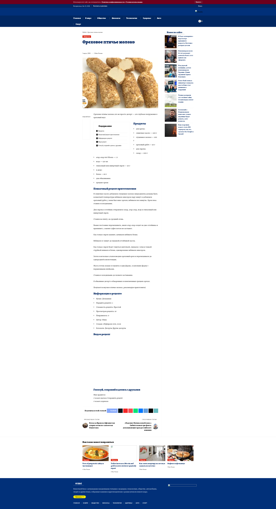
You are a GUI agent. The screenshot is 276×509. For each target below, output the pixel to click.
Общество (87, 37)
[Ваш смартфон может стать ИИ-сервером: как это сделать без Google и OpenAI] (171, 130)
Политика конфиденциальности (113, 2)
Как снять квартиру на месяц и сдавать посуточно (152, 464)
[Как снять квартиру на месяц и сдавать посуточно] (152, 453)
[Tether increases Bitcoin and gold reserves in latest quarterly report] (124, 453)
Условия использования (134, 2)
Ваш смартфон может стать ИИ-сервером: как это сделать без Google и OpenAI (185, 129)
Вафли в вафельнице (176, 463)
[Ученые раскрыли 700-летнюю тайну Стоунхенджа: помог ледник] (171, 100)
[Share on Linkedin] (103, 48)
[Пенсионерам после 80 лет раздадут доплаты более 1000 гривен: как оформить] (171, 56)
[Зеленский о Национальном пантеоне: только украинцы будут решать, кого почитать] (171, 115)
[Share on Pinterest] (95, 48)
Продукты (101, 131)
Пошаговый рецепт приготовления (108, 134)
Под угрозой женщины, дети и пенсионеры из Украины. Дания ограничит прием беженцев (184, 71)
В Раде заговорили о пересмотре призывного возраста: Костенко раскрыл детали (185, 40)
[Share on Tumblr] (107, 48)
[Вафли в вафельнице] (180, 453)
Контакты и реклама (100, 6)
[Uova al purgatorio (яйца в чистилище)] (95, 453)
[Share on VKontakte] (115, 48)
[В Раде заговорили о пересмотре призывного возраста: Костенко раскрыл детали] (171, 41)
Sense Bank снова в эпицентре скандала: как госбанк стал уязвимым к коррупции (185, 85)
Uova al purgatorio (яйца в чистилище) (93, 464)
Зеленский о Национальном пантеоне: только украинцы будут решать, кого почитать (184, 115)
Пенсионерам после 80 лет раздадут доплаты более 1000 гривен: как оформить (185, 55)
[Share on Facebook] (83, 48)
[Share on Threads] (123, 48)
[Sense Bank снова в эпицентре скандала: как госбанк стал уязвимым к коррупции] (171, 86)
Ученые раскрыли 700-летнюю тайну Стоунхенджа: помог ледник (185, 98)
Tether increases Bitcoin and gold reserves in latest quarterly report (123, 465)
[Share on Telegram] (119, 48)
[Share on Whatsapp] (99, 48)
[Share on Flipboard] (91, 48)
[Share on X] (87, 48)
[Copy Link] (127, 48)
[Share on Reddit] (111, 48)
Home (84, 32)
